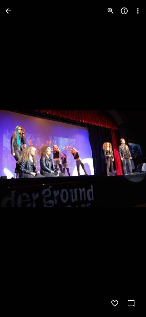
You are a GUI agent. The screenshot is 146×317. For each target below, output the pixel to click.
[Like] (115, 303)
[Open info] (124, 11)
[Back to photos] (8, 11)
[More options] (138, 11)
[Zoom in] (110, 11)
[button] (19, 158)
